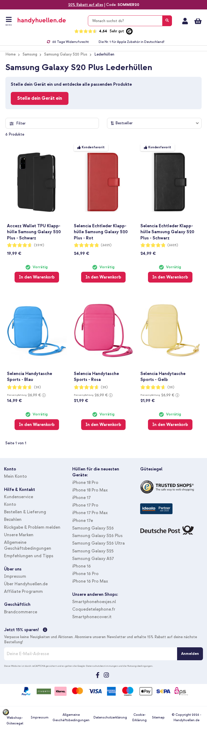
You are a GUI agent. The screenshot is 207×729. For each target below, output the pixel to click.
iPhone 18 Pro (85, 482)
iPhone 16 (81, 566)
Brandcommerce (20, 612)
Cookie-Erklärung (139, 717)
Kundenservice (18, 497)
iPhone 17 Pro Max (90, 512)
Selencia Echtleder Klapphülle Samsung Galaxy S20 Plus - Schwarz (167, 231)
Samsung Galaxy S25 (92, 551)
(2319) (39, 245)
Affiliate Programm (23, 591)
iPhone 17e (82, 520)
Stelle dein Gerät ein (39, 98)
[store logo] (49, 20)
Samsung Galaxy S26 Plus (97, 535)
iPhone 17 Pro (85, 505)
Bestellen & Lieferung (25, 512)
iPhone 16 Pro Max (90, 581)
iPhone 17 (81, 497)
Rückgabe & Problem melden (32, 527)
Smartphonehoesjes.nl (94, 601)
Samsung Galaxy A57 (93, 558)
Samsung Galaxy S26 (93, 528)
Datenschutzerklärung (110, 718)
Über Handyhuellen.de (26, 584)
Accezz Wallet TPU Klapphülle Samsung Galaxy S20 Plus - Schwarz (34, 231)
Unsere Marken (18, 535)
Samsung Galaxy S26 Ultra (98, 543)
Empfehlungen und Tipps (28, 556)
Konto (10, 504)
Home (10, 54)
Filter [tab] (21, 123)
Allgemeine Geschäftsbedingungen (71, 717)
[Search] (167, 20)
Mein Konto (185, 21)
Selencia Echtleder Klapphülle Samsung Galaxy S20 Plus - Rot (101, 231)
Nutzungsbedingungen (140, 666)
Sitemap (158, 718)
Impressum (15, 576)
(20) (37, 387)
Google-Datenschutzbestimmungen (97, 666)
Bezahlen (13, 519)
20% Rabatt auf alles (85, 4)
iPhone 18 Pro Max (90, 490)
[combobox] (130, 20)
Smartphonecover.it (92, 617)
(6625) (106, 245)
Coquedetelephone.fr (93, 609)
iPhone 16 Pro (85, 573)
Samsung (30, 54)
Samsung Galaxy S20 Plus (65, 54)
